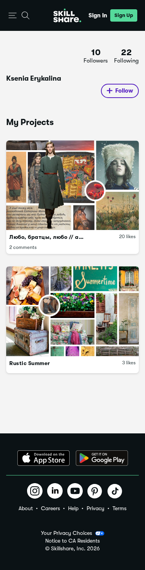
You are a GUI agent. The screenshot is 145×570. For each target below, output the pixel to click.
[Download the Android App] (102, 458)
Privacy (95, 508)
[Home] (67, 15)
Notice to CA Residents (72, 541)
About (26, 508)
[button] (12, 15)
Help (73, 508)
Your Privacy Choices (66, 533)
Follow (124, 90)
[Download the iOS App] (43, 458)
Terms (119, 508)
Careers (50, 508)
